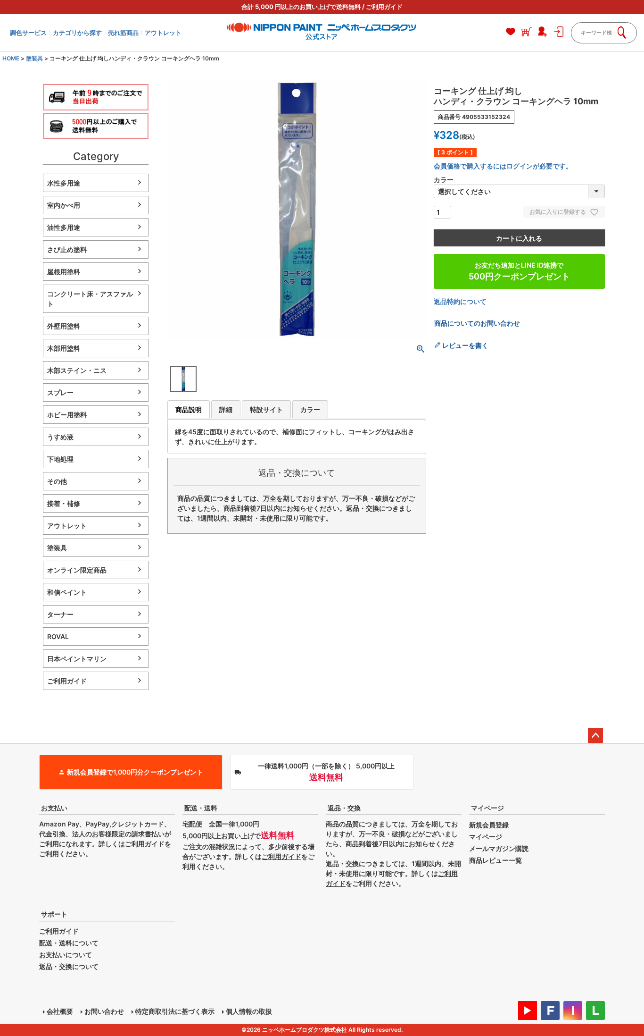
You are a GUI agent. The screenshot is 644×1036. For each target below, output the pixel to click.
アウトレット (163, 32)
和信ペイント (67, 592)
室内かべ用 (63, 205)
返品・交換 (344, 808)
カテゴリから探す (77, 32)
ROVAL (58, 636)
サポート (54, 914)
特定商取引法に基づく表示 (175, 1011)
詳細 (225, 409)
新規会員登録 (489, 825)
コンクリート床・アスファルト (90, 299)
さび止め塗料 (67, 249)
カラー (310, 409)
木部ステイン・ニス (77, 370)
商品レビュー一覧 (495, 860)
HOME (10, 58)
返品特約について (460, 301)
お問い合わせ (104, 1011)
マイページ (487, 808)
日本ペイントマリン (77, 659)
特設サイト (266, 409)
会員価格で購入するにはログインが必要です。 (503, 166)
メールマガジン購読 (498, 848)
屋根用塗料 (63, 272)
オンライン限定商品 (77, 570)
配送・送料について (69, 943)
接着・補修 (63, 503)
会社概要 (60, 1011)
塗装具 (34, 58)
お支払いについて (65, 955)
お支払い (54, 808)
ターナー (60, 614)
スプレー (60, 392)
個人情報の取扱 (249, 1011)
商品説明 (188, 409)
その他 (57, 481)
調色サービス (28, 32)
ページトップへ (595, 735)
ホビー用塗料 (67, 415)
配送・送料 (200, 808)
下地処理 (60, 459)
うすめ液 (60, 437)
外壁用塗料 (63, 326)
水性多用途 (63, 183)
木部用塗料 (63, 348)
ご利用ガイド (384, 6)
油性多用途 (63, 227)
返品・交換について (69, 966)
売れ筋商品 (123, 32)
